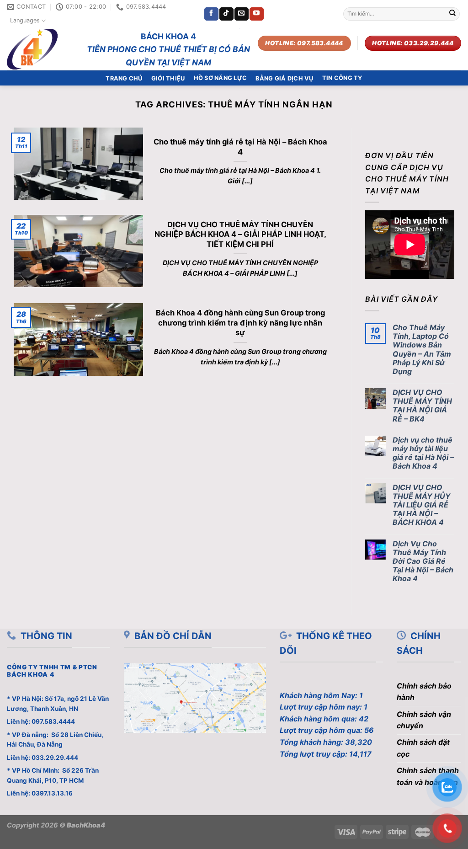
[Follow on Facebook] (211, 14)
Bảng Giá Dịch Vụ (284, 78)
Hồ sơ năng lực (220, 78)
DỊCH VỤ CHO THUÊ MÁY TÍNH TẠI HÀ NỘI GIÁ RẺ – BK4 (422, 405)
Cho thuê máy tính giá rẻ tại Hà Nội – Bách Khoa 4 (240, 146)
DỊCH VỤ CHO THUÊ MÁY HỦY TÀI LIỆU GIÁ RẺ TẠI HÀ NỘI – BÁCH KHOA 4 (422, 505)
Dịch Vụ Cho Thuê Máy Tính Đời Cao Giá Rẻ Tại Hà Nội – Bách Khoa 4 (423, 561)
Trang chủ (124, 78)
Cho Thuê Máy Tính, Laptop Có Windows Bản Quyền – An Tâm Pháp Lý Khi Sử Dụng (422, 349)
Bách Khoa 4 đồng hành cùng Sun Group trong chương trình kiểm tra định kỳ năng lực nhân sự (240, 322)
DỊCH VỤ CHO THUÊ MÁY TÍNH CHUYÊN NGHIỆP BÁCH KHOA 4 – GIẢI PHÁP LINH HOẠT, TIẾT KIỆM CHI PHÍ (240, 234)
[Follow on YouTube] (256, 14)
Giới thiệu (168, 78)
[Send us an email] (241, 14)
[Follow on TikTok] (226, 14)
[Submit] (452, 14)
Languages (25, 20)
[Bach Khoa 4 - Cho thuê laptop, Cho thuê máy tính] (38, 49)
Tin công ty (342, 78)
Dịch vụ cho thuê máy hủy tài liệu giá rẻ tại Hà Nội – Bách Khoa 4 (423, 453)
